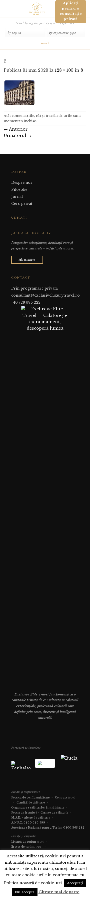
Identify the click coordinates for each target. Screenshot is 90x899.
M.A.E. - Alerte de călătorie (30, 817)
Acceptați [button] (75, 883)
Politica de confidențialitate (30, 797)
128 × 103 (64, 70)
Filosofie (19, 189)
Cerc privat (21, 203)
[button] (6, 9)
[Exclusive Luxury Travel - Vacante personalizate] (37, 9)
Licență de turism (27, 841)
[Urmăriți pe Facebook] (14, 227)
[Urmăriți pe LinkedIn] (26, 227)
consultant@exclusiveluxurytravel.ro (45, 295)
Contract (65, 797)
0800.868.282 (73, 827)
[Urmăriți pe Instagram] (20, 227)
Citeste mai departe (59, 891)
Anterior (16, 129)
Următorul (18, 135)
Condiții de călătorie (30, 802)
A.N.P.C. (17, 822)
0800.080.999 (34, 822)
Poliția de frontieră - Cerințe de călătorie (39, 812)
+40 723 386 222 (25, 302)
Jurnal (17, 196)
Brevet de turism (26, 846)
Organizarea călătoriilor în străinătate (37, 807)
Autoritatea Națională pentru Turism (36, 827)
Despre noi (21, 182)
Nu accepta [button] (24, 892)
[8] (20, 92)
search (45, 43)
